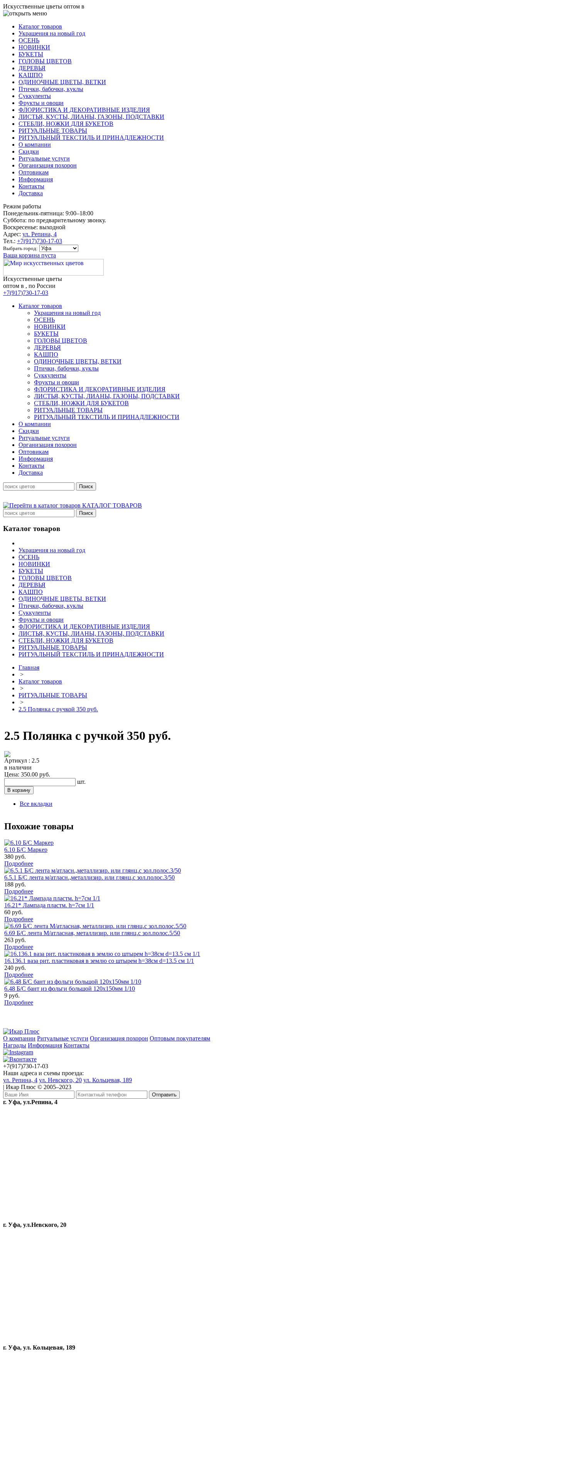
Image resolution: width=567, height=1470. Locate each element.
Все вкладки (36, 803)
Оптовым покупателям (180, 1038)
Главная (29, 667)
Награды (14, 1045)
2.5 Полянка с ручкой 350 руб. (58, 709)
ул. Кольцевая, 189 (107, 1080)
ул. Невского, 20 (60, 1080)
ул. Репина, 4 (39, 234)
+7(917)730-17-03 (39, 241)
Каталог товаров (40, 681)
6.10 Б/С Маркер (25, 849)
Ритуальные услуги (62, 1038)
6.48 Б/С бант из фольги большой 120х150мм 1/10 (69, 988)
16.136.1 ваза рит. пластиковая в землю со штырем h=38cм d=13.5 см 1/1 (99, 960)
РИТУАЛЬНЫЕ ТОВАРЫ (53, 695)
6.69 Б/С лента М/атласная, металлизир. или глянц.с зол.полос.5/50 (92, 933)
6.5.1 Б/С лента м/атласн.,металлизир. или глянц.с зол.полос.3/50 (89, 877)
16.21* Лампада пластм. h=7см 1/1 (49, 905)
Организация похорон (119, 1038)
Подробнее (18, 863)
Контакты (76, 1045)
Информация (45, 1045)
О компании (19, 1038)
